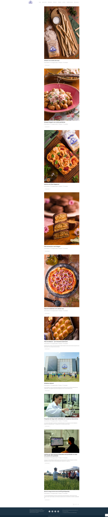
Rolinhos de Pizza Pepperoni (51, 184)
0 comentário (66, 62)
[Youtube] (58, 511)
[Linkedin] (55, 511)
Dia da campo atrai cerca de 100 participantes (56, 491)
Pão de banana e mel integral (52, 246)
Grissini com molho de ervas (51, 60)
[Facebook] (52, 511)
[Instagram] (49, 511)
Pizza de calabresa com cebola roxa (54, 308)
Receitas (60, 62)
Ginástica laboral (49, 383)
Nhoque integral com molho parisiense (54, 122)
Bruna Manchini (47, 62)
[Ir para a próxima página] (78, 504)
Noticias (60, 385)
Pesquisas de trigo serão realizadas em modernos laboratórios (61, 419)
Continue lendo (48, 65)
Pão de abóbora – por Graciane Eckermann (56, 341)
